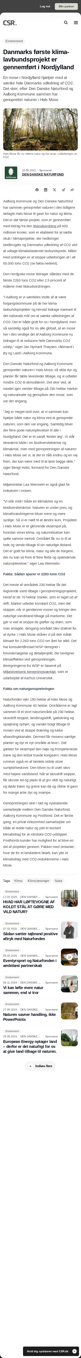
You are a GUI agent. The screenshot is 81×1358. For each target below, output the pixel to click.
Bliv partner (66, 6)
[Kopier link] (72, 189)
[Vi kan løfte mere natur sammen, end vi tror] (40, 985)
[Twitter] (54, 189)
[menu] (76, 22)
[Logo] (10, 22)
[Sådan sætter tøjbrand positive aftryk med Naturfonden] (40, 931)
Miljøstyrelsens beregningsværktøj (29, 672)
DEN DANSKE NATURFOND (43, 174)
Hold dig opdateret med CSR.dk (48, 1351)
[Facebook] (37, 189)
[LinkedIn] (45, 189)
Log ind (45, 6)
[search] (66, 22)
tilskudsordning (45, 226)
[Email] (63, 189)
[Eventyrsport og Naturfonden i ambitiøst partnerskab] (40, 958)
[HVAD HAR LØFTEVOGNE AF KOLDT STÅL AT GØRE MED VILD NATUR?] (40, 902)
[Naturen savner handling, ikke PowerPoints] (40, 1012)
